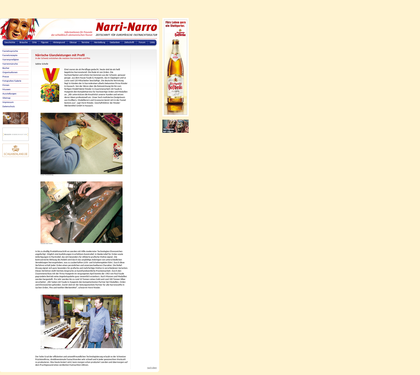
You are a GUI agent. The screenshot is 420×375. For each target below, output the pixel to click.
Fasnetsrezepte (9, 55)
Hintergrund (59, 42)
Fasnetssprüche (10, 51)
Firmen (5, 85)
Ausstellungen (9, 94)
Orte (34, 42)
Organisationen (10, 72)
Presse (5, 77)
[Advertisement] (79, 7)
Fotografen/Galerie (11, 81)
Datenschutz (8, 106)
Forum (142, 42)
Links (152, 42)
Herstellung (99, 42)
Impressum (8, 102)
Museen (6, 89)
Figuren (44, 42)
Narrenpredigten (10, 60)
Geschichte (9, 42)
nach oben (152, 368)
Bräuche (24, 42)
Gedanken (115, 42)
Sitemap (6, 98)
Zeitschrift (129, 42)
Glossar (73, 42)
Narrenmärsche (10, 64)
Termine (85, 42)
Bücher (5, 68)
